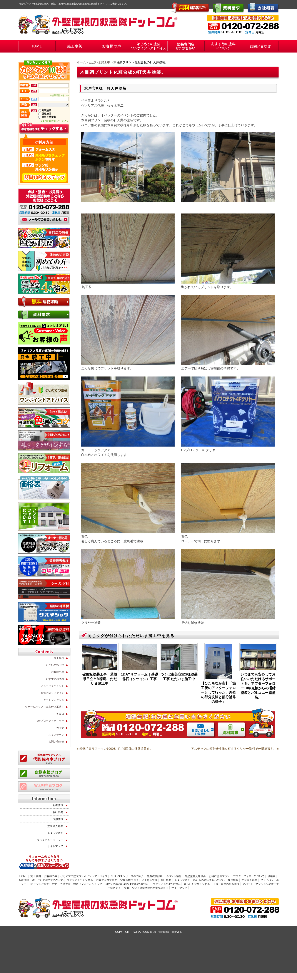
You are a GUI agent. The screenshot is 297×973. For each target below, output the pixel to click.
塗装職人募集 (55, 826)
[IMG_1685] (128, 444)
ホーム (81, 62)
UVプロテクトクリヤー (50, 720)
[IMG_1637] (228, 200)
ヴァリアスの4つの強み (166, 884)
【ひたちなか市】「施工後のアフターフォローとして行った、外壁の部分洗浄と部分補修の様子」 (218, 692)
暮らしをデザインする (197, 884)
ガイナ (60, 727)
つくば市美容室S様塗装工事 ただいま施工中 (179, 676)
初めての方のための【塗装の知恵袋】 (127, 884)
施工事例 (59, 658)
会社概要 (58, 812)
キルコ (60, 713)
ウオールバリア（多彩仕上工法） (44, 706)
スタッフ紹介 (55, 833)
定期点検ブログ (129, 880)
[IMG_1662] (228, 281)
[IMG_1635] (128, 200)
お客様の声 (57, 672)
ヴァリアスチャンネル (80, 880)
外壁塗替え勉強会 (195, 876)
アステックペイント (52, 685)
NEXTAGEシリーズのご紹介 (127, 876)
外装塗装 (46, 110)
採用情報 (58, 819)
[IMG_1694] (228, 617)
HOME (23, 876)
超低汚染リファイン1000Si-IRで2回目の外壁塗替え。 (116, 748)
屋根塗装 (46, 113)
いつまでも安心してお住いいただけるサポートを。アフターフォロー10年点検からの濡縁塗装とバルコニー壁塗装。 (258, 685)
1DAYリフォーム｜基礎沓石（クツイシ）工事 (139, 676)
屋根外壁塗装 (49, 117)
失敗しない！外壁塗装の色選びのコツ (146, 887)
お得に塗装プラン (219, 876)
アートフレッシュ (53, 699)
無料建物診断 (155, 876)
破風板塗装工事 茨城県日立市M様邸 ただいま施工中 (99, 678)
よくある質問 (149, 880)
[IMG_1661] (128, 281)
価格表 (271, 876)
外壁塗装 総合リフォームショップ (81, 884)
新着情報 (58, 805)
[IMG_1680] (128, 531)
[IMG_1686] (228, 444)
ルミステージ (56, 734)
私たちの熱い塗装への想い (209, 880)
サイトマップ (55, 846)
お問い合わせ (56, 741)
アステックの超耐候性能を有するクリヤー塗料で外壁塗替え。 (233, 748)
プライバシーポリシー (50, 840)
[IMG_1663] (128, 363)
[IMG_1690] (128, 617)
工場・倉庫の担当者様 (226, 884)
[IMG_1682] (228, 531)
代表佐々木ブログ (106, 880)
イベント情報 (174, 876)
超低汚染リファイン (52, 692)
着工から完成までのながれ (47, 880)
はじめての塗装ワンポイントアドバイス (83, 876)
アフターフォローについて (248, 876)
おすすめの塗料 (55, 679)
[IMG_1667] (228, 363)
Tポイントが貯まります (43, 884)
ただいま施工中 (99, 62)
